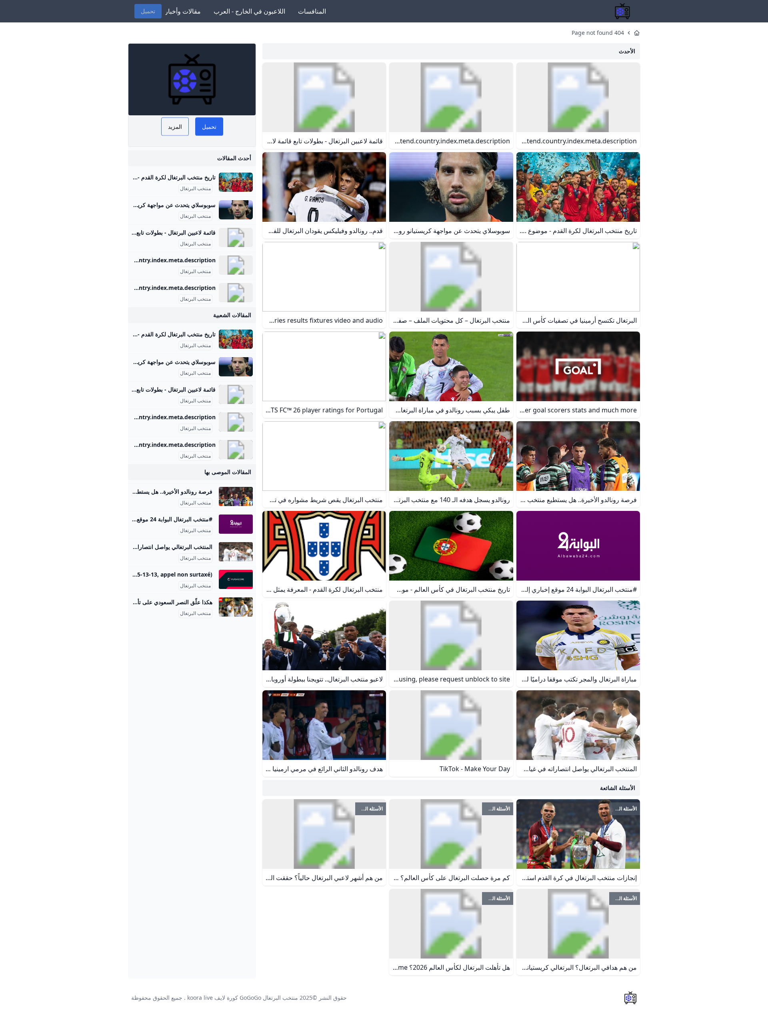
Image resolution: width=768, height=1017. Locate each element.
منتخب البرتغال (195, 188)
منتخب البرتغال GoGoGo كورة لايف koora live (243, 997)
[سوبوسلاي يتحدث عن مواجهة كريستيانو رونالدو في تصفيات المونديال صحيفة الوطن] (236, 209)
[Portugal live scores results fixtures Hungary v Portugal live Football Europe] (236, 579)
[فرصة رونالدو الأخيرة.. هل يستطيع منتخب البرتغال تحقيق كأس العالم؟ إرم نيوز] (236, 496)
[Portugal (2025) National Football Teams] (236, 265)
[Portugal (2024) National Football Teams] (236, 292)
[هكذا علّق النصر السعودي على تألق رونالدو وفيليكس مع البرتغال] (236, 607)
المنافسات (312, 11)
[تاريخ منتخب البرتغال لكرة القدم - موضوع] (236, 182)
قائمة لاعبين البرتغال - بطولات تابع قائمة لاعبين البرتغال (151, 232)
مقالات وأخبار (183, 11)
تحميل (148, 11)
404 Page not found (598, 32)
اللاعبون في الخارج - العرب (249, 11)
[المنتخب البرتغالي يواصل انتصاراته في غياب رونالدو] (236, 551)
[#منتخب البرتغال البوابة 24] (236, 524)
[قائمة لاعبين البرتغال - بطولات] (236, 237)
